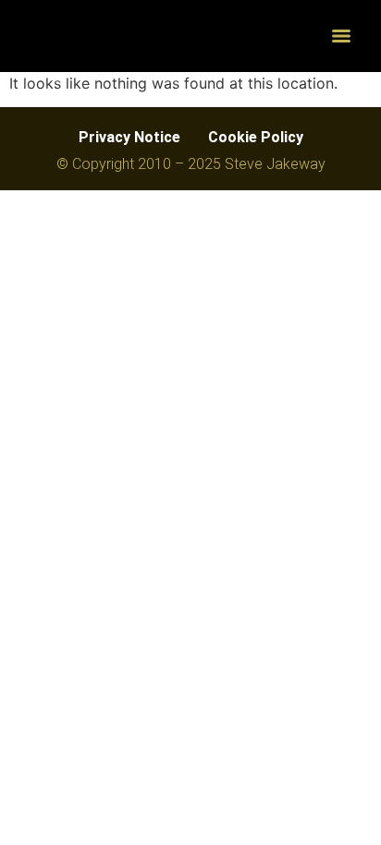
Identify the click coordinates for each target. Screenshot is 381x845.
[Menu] (341, 36)
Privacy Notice (129, 137)
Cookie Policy (255, 137)
